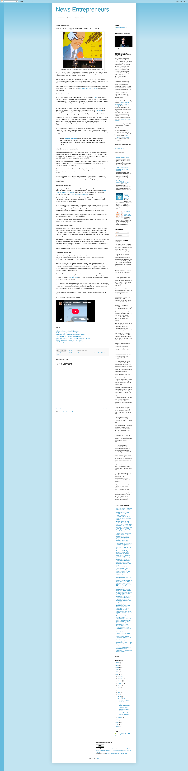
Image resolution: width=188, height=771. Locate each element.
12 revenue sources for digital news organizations (127, 213)
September (121, 683)
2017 (117, 669)
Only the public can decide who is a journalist (68, 336)
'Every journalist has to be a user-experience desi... (125, 704)
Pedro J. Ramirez (102, 352)
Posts (118, 232)
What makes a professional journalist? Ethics (68, 333)
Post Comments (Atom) (69, 412)
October (120, 681)
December (121, 676)
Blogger (97, 758)
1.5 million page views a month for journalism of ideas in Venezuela (75, 342)
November (121, 678)
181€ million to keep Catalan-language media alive (123, 700)
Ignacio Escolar (93, 352)
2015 (117, 674)
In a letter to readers (70, 138)
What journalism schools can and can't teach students (123, 156)
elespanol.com (86, 352)
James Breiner (112, 749)
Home (82, 409)
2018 (117, 667)
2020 (117, 663)
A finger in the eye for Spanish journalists (67, 331)
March (119, 697)
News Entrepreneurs (82, 9)
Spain (58, 354)
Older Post (105, 409)
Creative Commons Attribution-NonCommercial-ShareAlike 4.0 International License (113, 750)
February (120, 717)
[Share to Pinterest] (65, 350)
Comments (120, 235)
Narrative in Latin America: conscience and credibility (71, 334)
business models (64, 352)
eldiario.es (79, 352)
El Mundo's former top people (80, 194)
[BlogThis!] (59, 350)
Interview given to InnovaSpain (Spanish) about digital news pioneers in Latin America (124, 643)
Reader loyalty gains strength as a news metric (69, 340)
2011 (117, 727)
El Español (99, 110)
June (119, 690)
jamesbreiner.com (119, 134)
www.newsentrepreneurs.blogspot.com (116, 753)
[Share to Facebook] (63, 350)
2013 (117, 722)
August (120, 685)
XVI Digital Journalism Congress (88, 88)
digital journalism (73, 352)
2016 (117, 672)
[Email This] (57, 350)
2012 (117, 724)
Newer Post (59, 409)
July (119, 687)
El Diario (95, 97)
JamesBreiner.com (119, 148)
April (119, 694)
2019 (117, 665)
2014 (117, 720)
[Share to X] (61, 350)
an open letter (74, 277)
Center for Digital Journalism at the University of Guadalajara (122, 104)
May (119, 692)
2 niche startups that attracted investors (127, 196)
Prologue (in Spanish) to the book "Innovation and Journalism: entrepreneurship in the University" (124, 649)
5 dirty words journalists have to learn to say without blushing (73, 338)
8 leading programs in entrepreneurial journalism (123, 181)
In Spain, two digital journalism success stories (123, 709)
